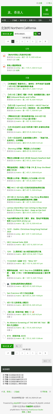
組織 (17, 70)
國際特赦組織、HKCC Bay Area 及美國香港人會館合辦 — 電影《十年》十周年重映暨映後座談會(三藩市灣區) (28, 273)
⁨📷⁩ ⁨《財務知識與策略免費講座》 (20, 283)
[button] (8, 41)
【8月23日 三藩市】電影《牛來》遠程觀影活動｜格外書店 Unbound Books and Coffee (28, 95)
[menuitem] (50, 20)
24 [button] (40, 41)
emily (18, 57)
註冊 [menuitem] (40, 3)
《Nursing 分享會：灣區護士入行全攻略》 (24, 148)
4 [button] (27, 41)
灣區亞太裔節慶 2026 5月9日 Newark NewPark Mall (28, 158)
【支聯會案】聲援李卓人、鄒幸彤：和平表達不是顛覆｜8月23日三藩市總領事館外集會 (28, 85)
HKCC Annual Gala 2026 (17, 242)
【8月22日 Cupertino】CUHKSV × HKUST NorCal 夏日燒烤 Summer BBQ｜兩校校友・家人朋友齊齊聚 (28, 106)
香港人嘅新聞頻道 (14, 65)
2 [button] (16, 41)
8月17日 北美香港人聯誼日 (18, 302)
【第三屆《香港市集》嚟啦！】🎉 (20, 312)
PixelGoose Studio (36, 409)
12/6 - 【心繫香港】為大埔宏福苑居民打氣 (24, 251)
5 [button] (32, 41)
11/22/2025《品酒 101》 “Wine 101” (22, 261)
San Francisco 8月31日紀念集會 (20, 293)
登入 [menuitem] (50, 3)
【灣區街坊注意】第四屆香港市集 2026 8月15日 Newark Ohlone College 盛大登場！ (26, 117)
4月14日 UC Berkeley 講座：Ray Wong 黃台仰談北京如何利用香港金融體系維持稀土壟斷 (28, 198)
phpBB (16, 403)
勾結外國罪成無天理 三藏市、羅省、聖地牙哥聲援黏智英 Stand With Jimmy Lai (28, 219)
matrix (18, 89)
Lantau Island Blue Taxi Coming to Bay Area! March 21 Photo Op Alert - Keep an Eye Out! (27, 209)
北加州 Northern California (18, 28)
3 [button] (22, 41)
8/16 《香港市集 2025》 (17, 336)
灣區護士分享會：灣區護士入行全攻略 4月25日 (26, 178)
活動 (17, 59)
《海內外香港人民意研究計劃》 (19, 54)
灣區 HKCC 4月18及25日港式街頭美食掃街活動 (26, 187)
